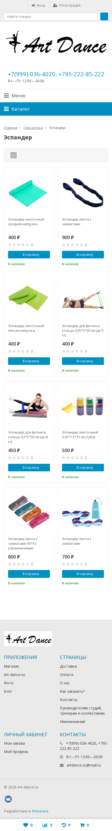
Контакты (68, 699)
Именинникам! (72, 721)
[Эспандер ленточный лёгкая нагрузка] (29, 299)
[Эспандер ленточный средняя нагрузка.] (29, 193)
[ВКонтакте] (8, 799)
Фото (9, 682)
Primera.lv (40, 811)
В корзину (31, 254)
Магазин (11, 666)
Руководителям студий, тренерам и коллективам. (82, 710)
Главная (10, 127)
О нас (65, 682)
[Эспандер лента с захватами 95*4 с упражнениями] (29, 512)
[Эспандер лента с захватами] (83, 193)
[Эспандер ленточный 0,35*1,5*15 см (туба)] (83, 406)
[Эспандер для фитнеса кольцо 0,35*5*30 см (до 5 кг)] (83, 299)
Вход (41, 5)
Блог (8, 691)
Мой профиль (16, 751)
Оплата (66, 674)
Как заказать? (72, 691)
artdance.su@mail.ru (84, 765)
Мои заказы (14, 743)
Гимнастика (33, 127)
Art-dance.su (14, 674)
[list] (21, 155)
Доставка (68, 666)
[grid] (13, 155)
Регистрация (69, 5)
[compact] (30, 155)
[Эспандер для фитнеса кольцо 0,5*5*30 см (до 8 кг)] (29, 406)
